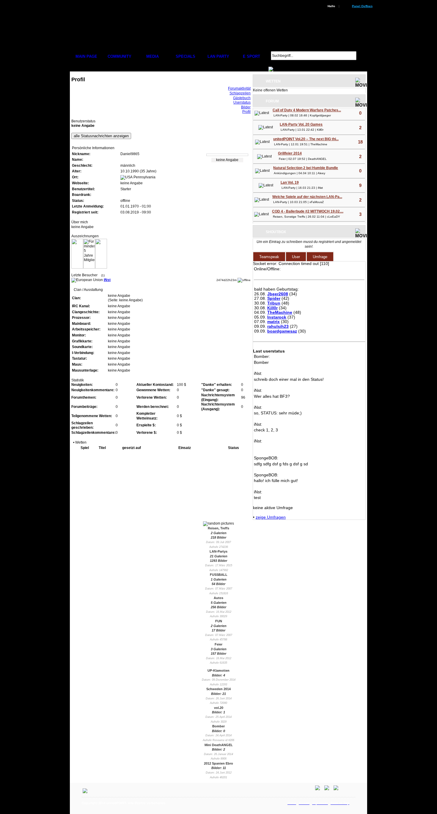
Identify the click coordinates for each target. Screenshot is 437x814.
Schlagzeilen (240, 93)
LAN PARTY (218, 56)
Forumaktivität (239, 88)
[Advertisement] (247, 810)
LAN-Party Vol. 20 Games (301, 124)
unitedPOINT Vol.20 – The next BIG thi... (306, 139)
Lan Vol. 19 (290, 182)
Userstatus (242, 102)
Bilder (246, 107)
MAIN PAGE (86, 56)
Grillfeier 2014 (290, 153)
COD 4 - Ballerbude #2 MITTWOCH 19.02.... (307, 211)
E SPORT (251, 56)
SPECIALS (185, 56)
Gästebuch (242, 98)
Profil (246, 112)
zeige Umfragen (271, 517)
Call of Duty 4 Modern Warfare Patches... (307, 110)
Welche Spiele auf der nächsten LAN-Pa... (307, 197)
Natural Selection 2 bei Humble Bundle (305, 168)
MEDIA (152, 56)
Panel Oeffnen (362, 6)
